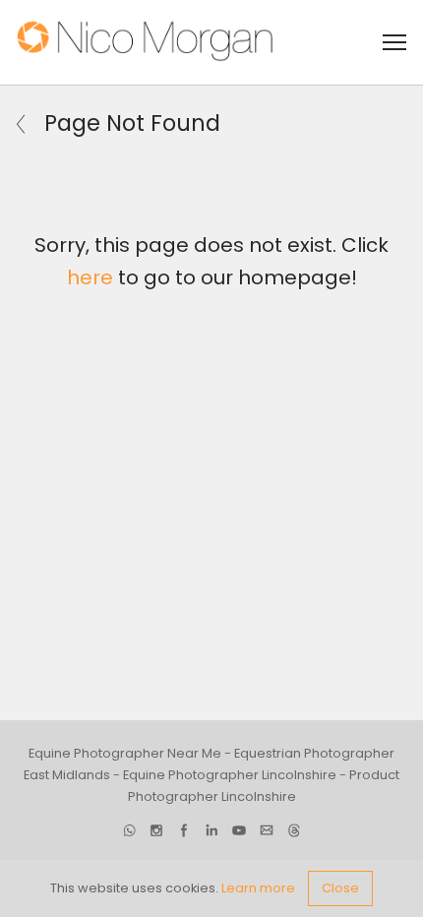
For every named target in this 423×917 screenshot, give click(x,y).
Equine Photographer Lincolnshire (229, 774)
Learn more (258, 888)
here (90, 277)
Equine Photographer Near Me (125, 753)
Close (340, 888)
